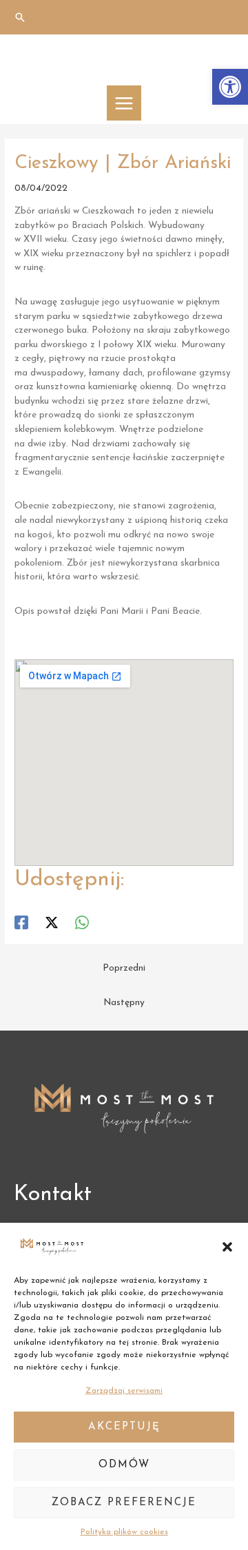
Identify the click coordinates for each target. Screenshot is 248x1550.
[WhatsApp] (82, 922)
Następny (124, 1002)
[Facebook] (21, 922)
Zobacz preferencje (124, 1503)
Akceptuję (124, 1427)
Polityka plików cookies (124, 1532)
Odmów (124, 1465)
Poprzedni (124, 968)
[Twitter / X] (52, 922)
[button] (230, 87)
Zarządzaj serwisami (124, 1391)
